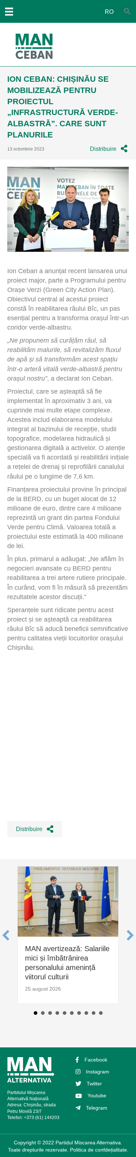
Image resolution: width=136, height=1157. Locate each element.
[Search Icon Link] (127, 12)
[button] (108, 149)
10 (101, 1013)
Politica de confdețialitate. (99, 1150)
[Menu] (9, 12)
